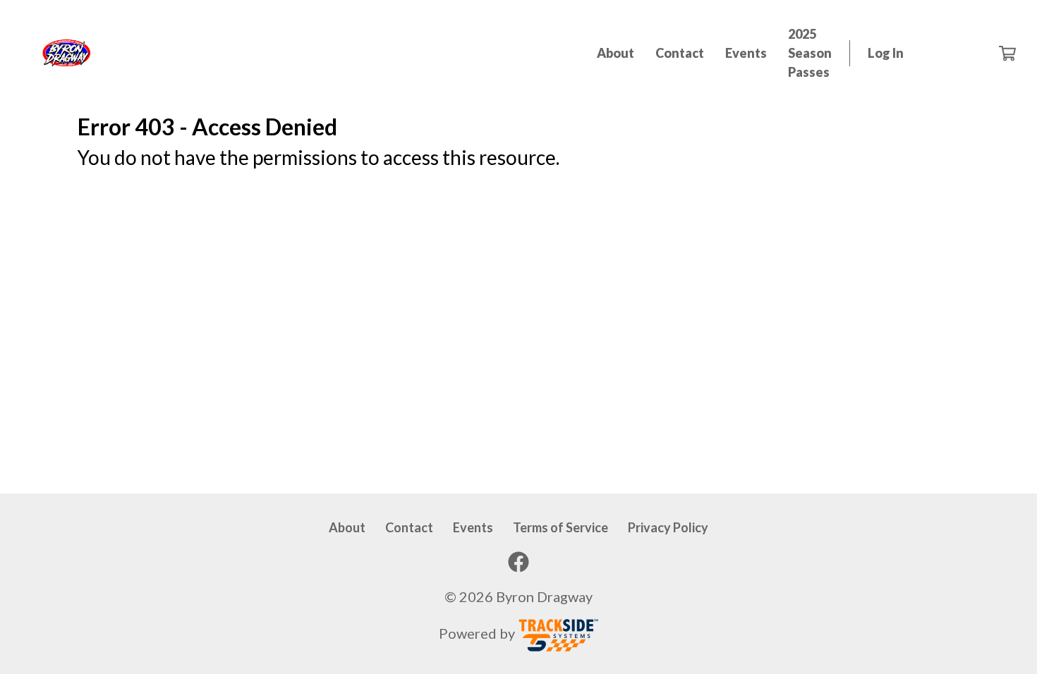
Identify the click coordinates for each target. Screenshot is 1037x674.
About (615, 53)
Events (746, 53)
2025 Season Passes (810, 53)
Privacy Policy (668, 527)
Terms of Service (560, 527)
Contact (679, 53)
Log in (886, 53)
